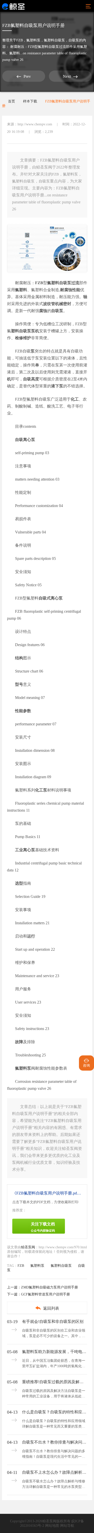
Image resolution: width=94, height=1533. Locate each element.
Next (70, 76)
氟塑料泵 (33, 40)
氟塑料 (21, 290)
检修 (19, 338)
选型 (19, 883)
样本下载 (30, 101)
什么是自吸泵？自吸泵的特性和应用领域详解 (54, 1412)
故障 (19, 1042)
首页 (11, 101)
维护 (27, 338)
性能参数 (23, 711)
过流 (75, 283)
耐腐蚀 (66, 290)
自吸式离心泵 (51, 598)
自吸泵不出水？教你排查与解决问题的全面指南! (54, 1442)
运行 (31, 936)
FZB (19, 40)
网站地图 (52, 1526)
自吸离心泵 (25, 439)
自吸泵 (73, 40)
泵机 (35, 331)
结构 (19, 658)
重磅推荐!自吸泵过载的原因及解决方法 (54, 1382)
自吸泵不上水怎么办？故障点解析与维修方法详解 (54, 1472)
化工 (75, 399)
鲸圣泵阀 (28, 1247)
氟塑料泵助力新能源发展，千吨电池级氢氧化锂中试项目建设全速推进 (54, 1352)
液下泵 (57, 386)
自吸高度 (31, 379)
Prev (24, 76)
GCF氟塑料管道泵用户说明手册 (45, 1294)
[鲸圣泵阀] (13, 6)
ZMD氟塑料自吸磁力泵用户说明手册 (49, 1287)
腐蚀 (43, 311)
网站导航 (67, 1526)
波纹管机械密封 (57, 304)
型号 (19, 684)
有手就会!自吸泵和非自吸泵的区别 (52, 1321)
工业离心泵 (25, 850)
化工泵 (41, 790)
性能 (76, 290)
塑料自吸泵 (21, 331)
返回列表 (47, 1308)
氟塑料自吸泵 (54, 40)
